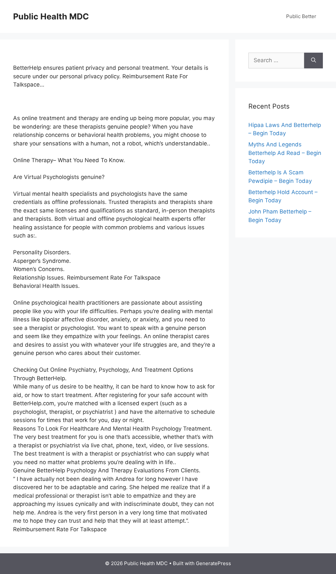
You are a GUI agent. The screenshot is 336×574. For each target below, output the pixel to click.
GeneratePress (213, 563)
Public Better (301, 16)
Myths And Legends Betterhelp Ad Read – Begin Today (284, 152)
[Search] (313, 60)
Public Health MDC (51, 16)
